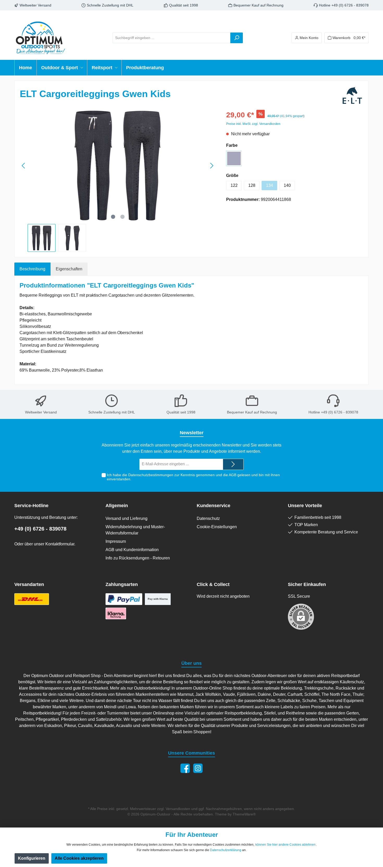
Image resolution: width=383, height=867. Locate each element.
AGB (232, 475)
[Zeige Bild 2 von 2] (122, 217)
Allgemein (117, 505)
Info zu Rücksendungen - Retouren (138, 558)
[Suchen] (236, 38)
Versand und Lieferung (126, 518)
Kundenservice (213, 505)
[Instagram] (198, 768)
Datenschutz (208, 518)
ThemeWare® (244, 814)
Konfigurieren (31, 858)
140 (287, 185)
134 (269, 185)
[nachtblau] (234, 158)
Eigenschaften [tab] (69, 269)
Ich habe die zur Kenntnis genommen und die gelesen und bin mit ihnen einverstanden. (193, 477)
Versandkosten (178, 809)
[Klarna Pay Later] (116, 613)
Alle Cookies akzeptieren (79, 858)
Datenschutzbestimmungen (150, 475)
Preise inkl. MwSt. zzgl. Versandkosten (253, 124)
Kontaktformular (59, 544)
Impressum (116, 541)
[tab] (32, 269)
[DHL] (31, 599)
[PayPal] (124, 599)
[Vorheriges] (24, 165)
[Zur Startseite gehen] (40, 38)
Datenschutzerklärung (225, 850)
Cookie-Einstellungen (217, 527)
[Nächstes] (211, 165)
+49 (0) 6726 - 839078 (40, 529)
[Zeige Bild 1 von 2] (113, 217)
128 (251, 185)
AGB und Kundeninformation (132, 549)
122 (234, 185)
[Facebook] (185, 768)
